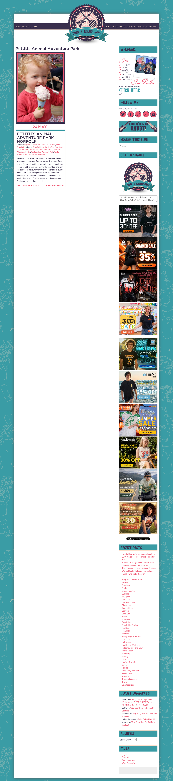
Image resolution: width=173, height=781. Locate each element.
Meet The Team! (29, 26)
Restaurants (127, 673)
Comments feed (129, 760)
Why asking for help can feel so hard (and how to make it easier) (137, 572)
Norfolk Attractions (46, 149)
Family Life (36, 144)
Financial (126, 630)
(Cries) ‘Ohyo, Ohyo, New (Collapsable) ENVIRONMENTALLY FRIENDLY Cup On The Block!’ (137, 702)
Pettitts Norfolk (40, 154)
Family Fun (28, 149)
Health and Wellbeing (131, 645)
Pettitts (27, 152)
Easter (124, 616)
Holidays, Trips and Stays (133, 647)
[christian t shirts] (138, 402)
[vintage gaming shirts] (138, 301)
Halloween (126, 642)
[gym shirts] (138, 268)
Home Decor (127, 650)
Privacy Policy (118, 26)
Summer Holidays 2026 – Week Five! (138, 562)
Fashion (125, 628)
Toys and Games (129, 679)
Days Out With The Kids (49, 147)
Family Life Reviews (48, 144)
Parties (125, 667)
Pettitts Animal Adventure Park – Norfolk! (37, 138)
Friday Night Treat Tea (131, 636)
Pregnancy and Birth (130, 670)
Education (126, 619)
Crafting (125, 610)
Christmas (126, 605)
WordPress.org (128, 762)
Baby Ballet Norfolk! (146, 719)
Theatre (125, 676)
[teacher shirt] (138, 334)
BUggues (126, 596)
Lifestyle (125, 659)
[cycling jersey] (138, 500)
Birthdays (126, 585)
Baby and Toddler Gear (132, 579)
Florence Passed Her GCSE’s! (135, 565)
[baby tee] (138, 236)
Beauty (125, 582)
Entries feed (127, 757)
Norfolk (36, 149)
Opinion (125, 665)
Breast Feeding (128, 591)
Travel (124, 682)
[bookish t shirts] (138, 467)
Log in (124, 754)
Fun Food (126, 639)
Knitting (125, 656)
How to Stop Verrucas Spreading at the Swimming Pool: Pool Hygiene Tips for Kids (138, 557)
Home (18, 26)
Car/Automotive (128, 602)
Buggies (125, 593)
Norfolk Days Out (129, 662)
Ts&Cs (106, 26)
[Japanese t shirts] (138, 435)
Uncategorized (128, 684)
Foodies (125, 633)
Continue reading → (28, 185)
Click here (129, 90)
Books (124, 588)
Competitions (127, 608)
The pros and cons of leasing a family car (139, 568)
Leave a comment (54, 185)
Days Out (27, 144)
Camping (126, 599)
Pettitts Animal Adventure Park (42, 152)
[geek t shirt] (138, 369)
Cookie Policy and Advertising (142, 26)
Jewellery (126, 653)
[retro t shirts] (138, 533)
